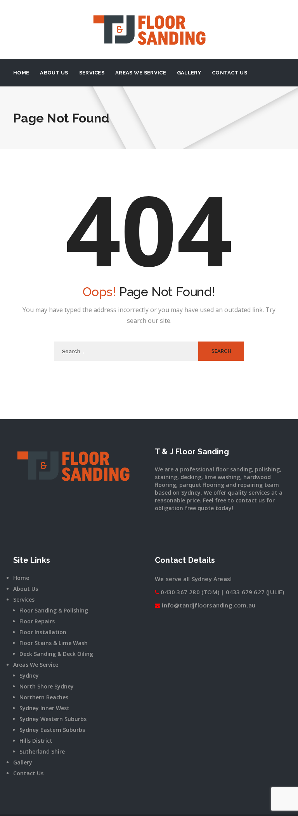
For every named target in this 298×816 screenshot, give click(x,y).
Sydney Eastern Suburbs (52, 729)
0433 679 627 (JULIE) (255, 592)
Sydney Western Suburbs (53, 719)
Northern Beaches (43, 697)
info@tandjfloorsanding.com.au (208, 605)
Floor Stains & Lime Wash (53, 643)
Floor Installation (42, 632)
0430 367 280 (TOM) (190, 592)
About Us (54, 73)
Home (21, 73)
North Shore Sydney (46, 686)
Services (91, 73)
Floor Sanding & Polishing (53, 610)
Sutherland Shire (42, 751)
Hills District (35, 740)
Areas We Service (140, 73)
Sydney (29, 675)
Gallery (189, 73)
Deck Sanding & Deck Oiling (56, 653)
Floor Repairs (37, 621)
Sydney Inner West (44, 708)
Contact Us (229, 73)
